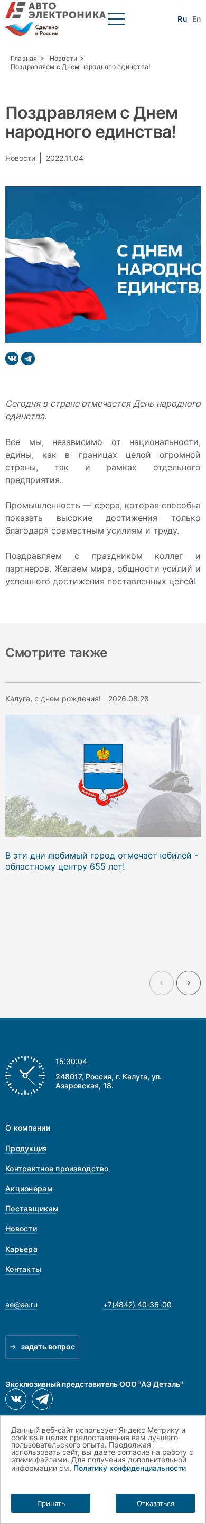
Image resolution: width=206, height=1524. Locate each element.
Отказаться (155, 1503)
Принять (51, 1503)
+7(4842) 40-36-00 (137, 1304)
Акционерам (29, 1188)
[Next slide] (188, 983)
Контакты (23, 1269)
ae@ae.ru (21, 1304)
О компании (27, 1127)
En (196, 19)
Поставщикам (32, 1208)
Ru (181, 19)
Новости (64, 58)
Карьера (21, 1249)
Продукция (26, 1148)
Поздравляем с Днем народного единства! (81, 67)
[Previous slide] (161, 983)
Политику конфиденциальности (129, 1467)
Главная (24, 58)
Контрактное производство (57, 1168)
